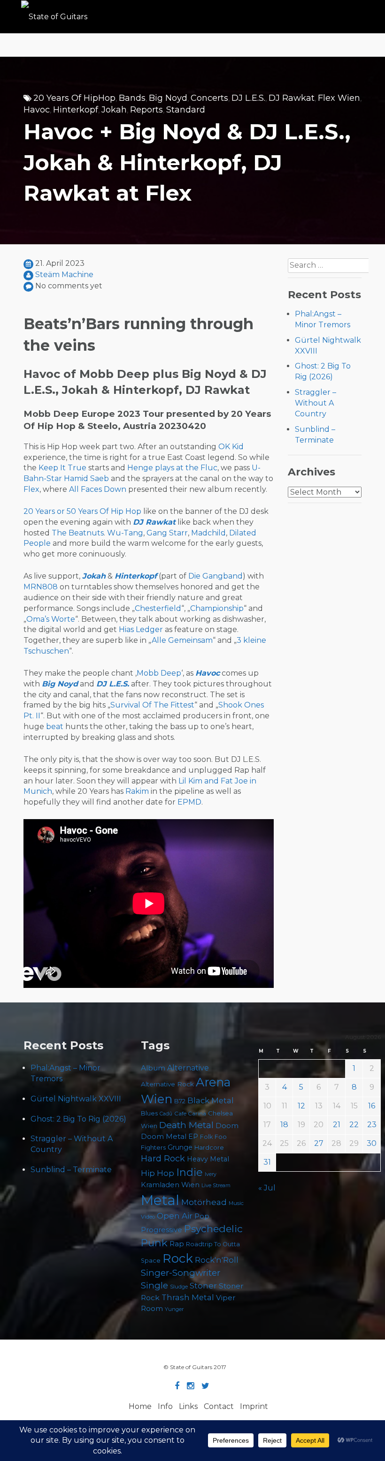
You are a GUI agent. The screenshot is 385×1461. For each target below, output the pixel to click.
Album (153, 1067)
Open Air (174, 1215)
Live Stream (216, 1185)
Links (188, 1406)
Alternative (188, 1067)
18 (284, 1124)
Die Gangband (215, 576)
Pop (201, 1216)
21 (336, 1124)
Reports (146, 110)
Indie (189, 1172)
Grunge (180, 1147)
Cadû (166, 1114)
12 (301, 1105)
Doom (227, 1125)
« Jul (267, 1187)
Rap (176, 1243)
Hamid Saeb (86, 478)
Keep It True (62, 467)
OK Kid (231, 446)
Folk (206, 1136)
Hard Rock (163, 1158)
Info (165, 1406)
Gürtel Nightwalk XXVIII (76, 1098)
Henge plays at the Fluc (172, 467)
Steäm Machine (64, 274)
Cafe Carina (190, 1113)
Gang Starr (167, 532)
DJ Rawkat (292, 98)
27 (318, 1143)
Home (140, 1406)
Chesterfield (158, 608)
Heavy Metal (208, 1159)
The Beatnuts (78, 532)
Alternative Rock (167, 1084)
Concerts (209, 98)
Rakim (137, 791)
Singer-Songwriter (180, 1272)
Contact (219, 1406)
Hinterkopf (75, 110)
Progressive (161, 1230)
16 (371, 1105)
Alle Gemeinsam (182, 640)
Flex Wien (339, 98)
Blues (149, 1113)
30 (372, 1143)
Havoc (36, 110)
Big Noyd (168, 98)
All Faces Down (97, 489)
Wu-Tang (125, 532)
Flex (31, 489)
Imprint (254, 1406)
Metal (160, 1200)
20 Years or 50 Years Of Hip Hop (82, 511)
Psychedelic (213, 1229)
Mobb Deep (159, 673)
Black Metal (210, 1100)
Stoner (203, 1285)
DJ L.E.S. (248, 98)
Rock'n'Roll (217, 1260)
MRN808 (40, 586)
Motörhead (204, 1202)
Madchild (208, 532)
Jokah (114, 110)
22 (354, 1124)
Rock (177, 1258)
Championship (217, 608)
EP (193, 1136)
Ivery (210, 1174)
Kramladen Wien (170, 1185)
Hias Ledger (141, 629)
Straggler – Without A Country (315, 403)
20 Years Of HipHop (74, 98)
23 (372, 1124)
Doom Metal (163, 1136)
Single (154, 1285)
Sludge (179, 1286)
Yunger (174, 1309)
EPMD (189, 802)
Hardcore (209, 1147)
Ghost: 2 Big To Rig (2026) (78, 1119)
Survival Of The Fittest (152, 704)
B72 (179, 1101)
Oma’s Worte (50, 619)
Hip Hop (157, 1173)
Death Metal (186, 1124)
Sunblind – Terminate (71, 1169)
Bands (132, 98)
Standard (185, 110)
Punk (154, 1242)
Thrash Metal (188, 1297)
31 (267, 1162)
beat (54, 726)
